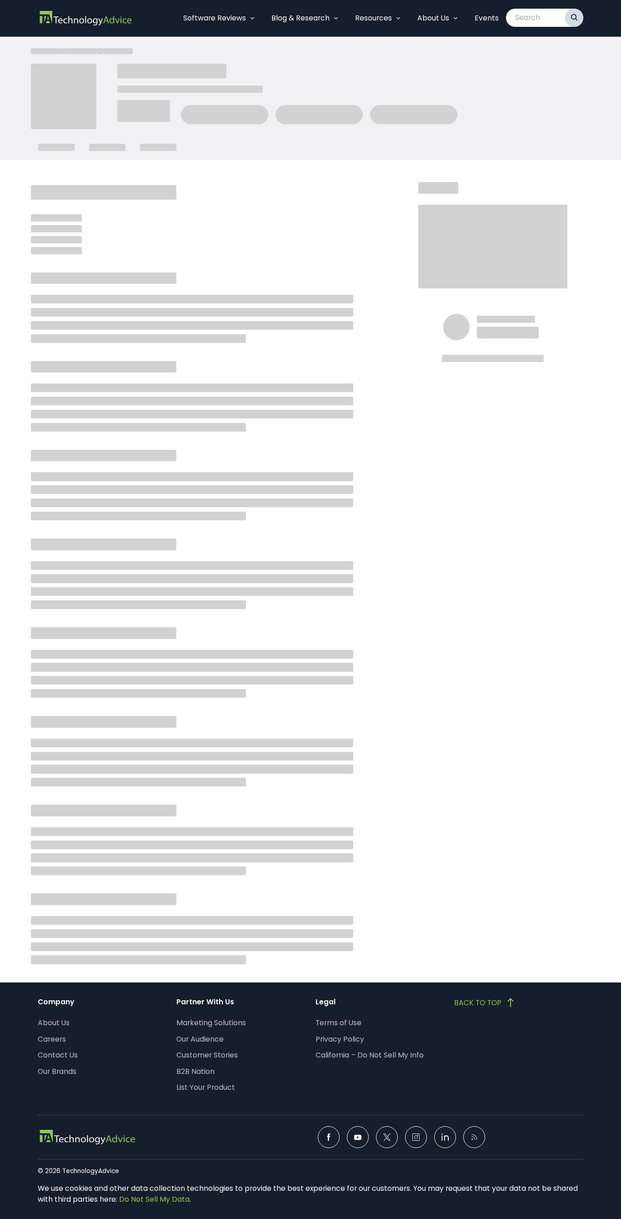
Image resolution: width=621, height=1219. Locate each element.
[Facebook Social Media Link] (329, 1137)
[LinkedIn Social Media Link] (445, 1137)
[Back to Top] (485, 1002)
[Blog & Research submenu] (336, 18)
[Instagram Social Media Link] (416, 1137)
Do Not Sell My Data (154, 1199)
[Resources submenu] (398, 18)
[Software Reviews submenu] (252, 18)
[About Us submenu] (455, 18)
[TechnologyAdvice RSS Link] (474, 1137)
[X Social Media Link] (387, 1137)
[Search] (574, 18)
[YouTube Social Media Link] (358, 1137)
